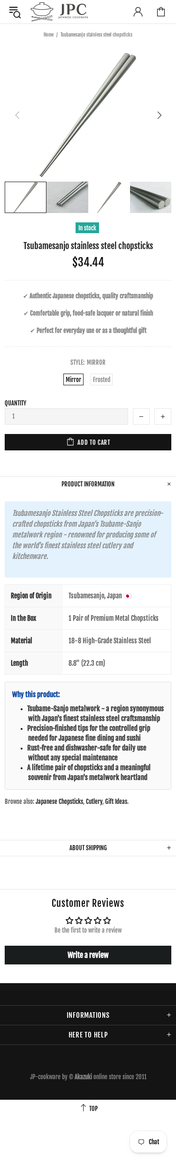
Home (49, 34)
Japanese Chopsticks (59, 801)
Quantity (15, 403)
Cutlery (94, 801)
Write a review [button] (88, 955)
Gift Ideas (116, 801)
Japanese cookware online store (59, 11)
